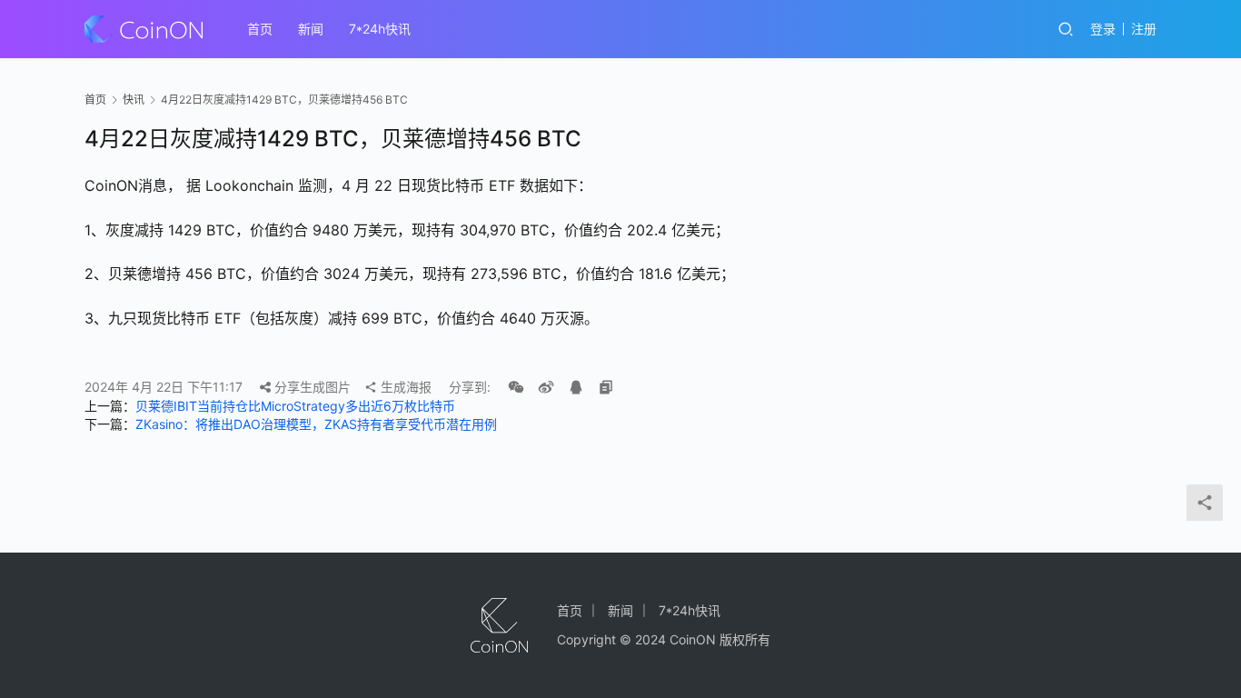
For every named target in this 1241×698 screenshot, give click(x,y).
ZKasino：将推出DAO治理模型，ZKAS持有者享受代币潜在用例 (316, 424)
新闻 (310, 28)
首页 (260, 28)
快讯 (133, 99)
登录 (1103, 28)
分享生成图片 (311, 386)
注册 (1144, 28)
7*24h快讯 (380, 28)
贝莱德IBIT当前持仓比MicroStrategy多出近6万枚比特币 (295, 406)
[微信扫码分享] (516, 387)
